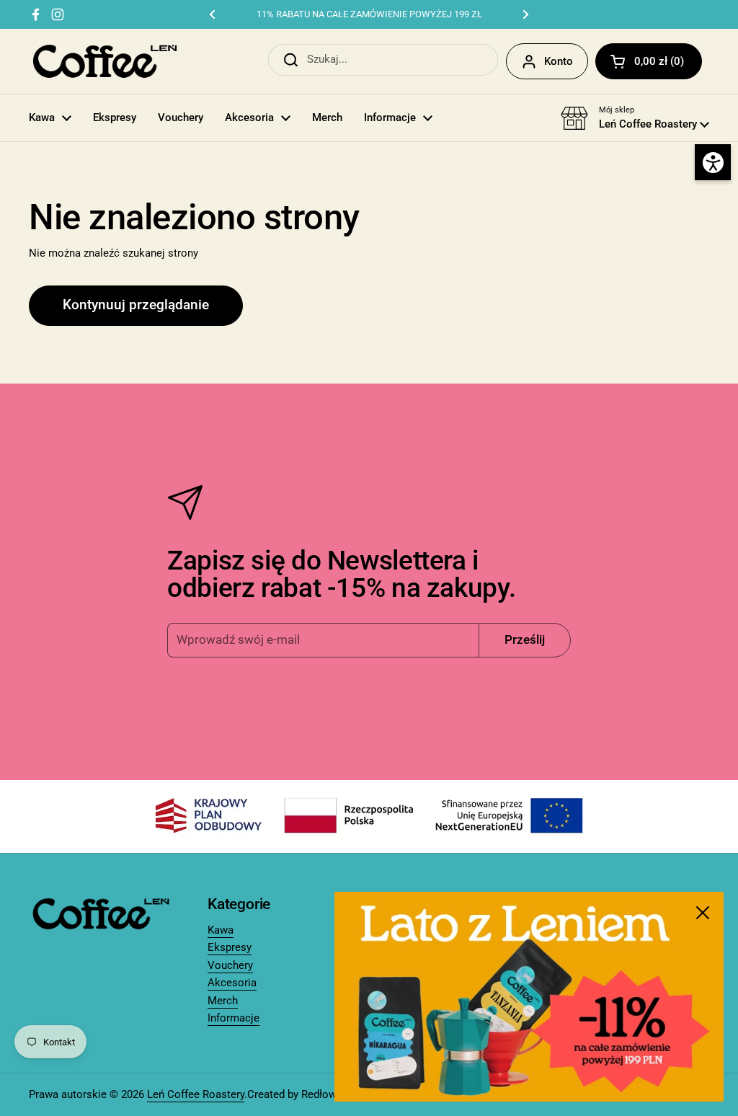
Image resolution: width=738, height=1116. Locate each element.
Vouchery (230, 965)
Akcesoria (232, 982)
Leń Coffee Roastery (195, 1094)
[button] (648, 61)
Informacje (233, 1017)
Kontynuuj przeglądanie (136, 305)
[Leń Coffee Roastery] (105, 61)
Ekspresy (230, 947)
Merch (223, 1000)
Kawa (221, 930)
